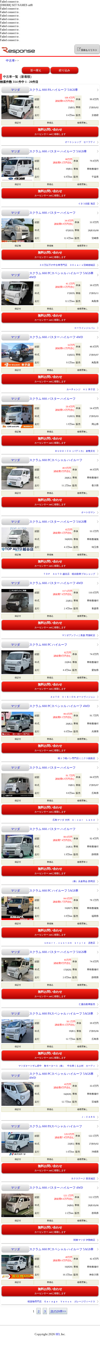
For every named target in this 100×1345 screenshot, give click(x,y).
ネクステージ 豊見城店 (83, 1178)
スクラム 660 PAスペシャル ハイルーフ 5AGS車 (61, 1013)
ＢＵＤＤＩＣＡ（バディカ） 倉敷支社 (75, 451)
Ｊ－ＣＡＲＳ (88, 1117)
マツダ (15, 89)
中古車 (10, 60)
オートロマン (88, 512)
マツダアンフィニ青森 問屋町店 (78, 635)
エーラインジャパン (84, 328)
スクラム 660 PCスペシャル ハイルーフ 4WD (59, 706)
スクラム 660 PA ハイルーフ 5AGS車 (53, 89)
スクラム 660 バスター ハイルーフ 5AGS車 (58, 151)
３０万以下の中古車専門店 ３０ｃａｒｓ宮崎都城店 (67, 265)
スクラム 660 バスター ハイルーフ (52, 212)
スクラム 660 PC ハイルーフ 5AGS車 (53, 890)
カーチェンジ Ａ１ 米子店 (81, 389)
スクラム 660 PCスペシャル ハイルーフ (55, 460)
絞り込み (64, 70)
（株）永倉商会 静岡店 (83, 881)
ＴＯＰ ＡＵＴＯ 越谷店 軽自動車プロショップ (69, 574)
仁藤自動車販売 (87, 1004)
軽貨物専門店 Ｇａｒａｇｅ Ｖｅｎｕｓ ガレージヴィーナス (61, 1301)
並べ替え (35, 70)
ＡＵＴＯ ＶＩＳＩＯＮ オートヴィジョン (72, 697)
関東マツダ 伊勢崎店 (84, 1240)
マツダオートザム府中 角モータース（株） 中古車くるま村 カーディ (56, 1066)
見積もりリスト (89, 50)
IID (58, 1334)
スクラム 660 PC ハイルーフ (48, 644)
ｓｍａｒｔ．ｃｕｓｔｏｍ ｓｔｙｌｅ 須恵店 (69, 943)
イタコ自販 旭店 (86, 203)
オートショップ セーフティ (80, 142)
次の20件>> (58, 1311)
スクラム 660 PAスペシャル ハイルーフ (55, 1126)
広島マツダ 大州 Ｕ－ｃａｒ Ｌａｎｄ (74, 820)
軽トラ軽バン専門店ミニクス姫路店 (76, 758)
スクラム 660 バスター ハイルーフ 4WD (56, 337)
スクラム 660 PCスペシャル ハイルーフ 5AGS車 (61, 1249)
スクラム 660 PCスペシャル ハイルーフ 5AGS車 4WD (61, 275)
